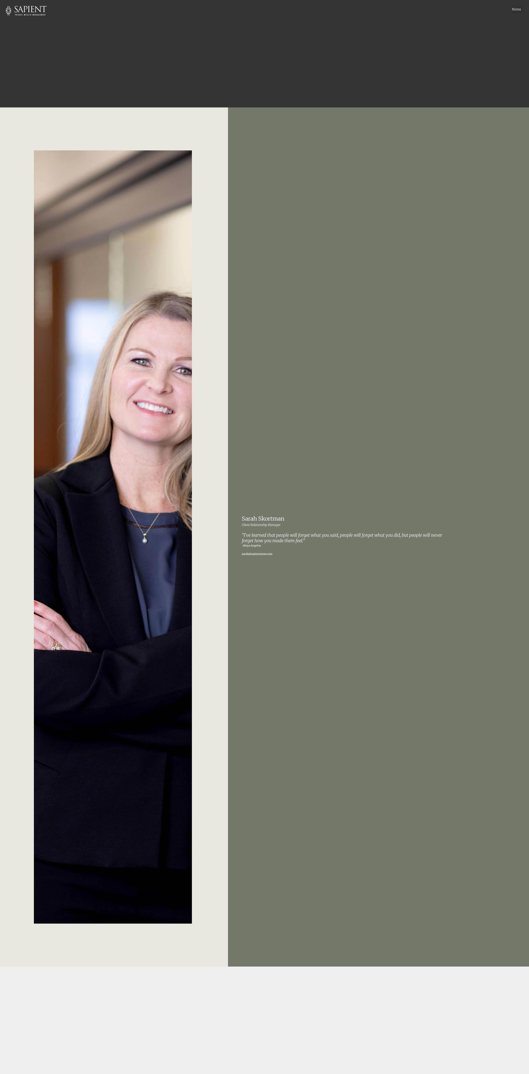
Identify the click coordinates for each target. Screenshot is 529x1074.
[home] (23, 8)
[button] (519, 6)
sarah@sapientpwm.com (257, 553)
